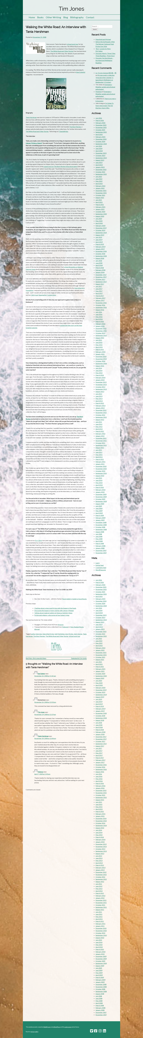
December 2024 (101, 139)
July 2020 (99, 219)
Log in (98, 563)
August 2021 (100, 197)
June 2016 (99, 314)
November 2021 (101, 193)
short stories (78, 634)
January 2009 (100, 520)
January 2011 (100, 464)
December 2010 (101, 466)
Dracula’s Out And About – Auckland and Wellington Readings (104, 60)
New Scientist (80, 72)
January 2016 (100, 326)
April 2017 (99, 293)
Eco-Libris (38, 540)
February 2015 (100, 352)
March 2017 (100, 296)
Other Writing (53, 17)
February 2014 (100, 377)
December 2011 (101, 438)
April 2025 (99, 134)
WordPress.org (101, 570)
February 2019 (100, 247)
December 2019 (101, 228)
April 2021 (99, 202)
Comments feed (101, 568)
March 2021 (100, 204)
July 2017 (99, 286)
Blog (65, 17)
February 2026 (100, 123)
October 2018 (100, 254)
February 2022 (100, 186)
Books (40, 17)
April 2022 (99, 183)
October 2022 (100, 172)
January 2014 (100, 380)
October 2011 (100, 443)
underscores (67, 1027)
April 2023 (99, 165)
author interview (36, 634)
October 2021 (100, 195)
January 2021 (100, 209)
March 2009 (100, 515)
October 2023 (100, 155)
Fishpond (65, 627)
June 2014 (99, 370)
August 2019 (100, 235)
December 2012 (101, 410)
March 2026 (100, 120)
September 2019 (101, 233)
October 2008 (100, 527)
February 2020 (100, 226)
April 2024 (99, 151)
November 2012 (101, 412)
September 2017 (101, 282)
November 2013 (101, 384)
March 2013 (100, 403)
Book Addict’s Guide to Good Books (74, 599)
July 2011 (99, 450)
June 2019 (99, 240)
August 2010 (100, 476)
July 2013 (99, 394)
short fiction (69, 634)
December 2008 (101, 522)
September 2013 (101, 389)
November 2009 (101, 497)
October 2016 (100, 305)
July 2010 (99, 478)
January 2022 (100, 188)
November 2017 (101, 277)
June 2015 (99, 342)
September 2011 (101, 445)
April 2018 (99, 265)
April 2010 (99, 485)
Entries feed (100, 565)
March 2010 (100, 487)
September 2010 (101, 473)
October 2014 (100, 361)
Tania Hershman (31, 117)
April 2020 (99, 223)
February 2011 (100, 462)
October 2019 (100, 230)
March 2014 (100, 375)
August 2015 (100, 338)
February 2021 (100, 207)
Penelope (99, 92)
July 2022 (99, 176)
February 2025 (100, 137)
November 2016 (101, 303)
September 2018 (101, 256)
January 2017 (100, 300)
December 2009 (101, 494)
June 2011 (99, 452)
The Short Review (75, 127)
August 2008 (100, 532)
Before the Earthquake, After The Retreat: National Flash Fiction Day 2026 (105, 44)
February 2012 (100, 434)
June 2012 (99, 424)
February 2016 (100, 324)
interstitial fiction (48, 634)
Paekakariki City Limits (79, 658)
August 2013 (100, 391)
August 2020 (100, 216)
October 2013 (100, 387)
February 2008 (100, 546)
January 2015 (100, 354)
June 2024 (99, 148)
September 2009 (101, 501)
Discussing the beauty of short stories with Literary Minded (54, 610)
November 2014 (101, 359)
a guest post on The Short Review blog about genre (60, 166)
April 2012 (99, 429)
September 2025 (101, 132)
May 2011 (99, 455)
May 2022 (99, 181)
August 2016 (100, 310)
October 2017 (100, 279)
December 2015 (101, 328)
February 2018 (100, 270)
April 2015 (99, 347)
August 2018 (100, 258)
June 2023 (99, 162)
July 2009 (99, 506)
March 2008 (100, 543)
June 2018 (99, 263)
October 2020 (100, 211)
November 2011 (101, 441)
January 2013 (100, 408)
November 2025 (101, 127)
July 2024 (99, 146)
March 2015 (100, 349)
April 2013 (99, 401)
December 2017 (101, 275)
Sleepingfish (43, 295)
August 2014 (100, 366)
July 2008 (99, 534)
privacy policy (34, 1031)
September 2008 (101, 529)
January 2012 (100, 436)
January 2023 (100, 167)
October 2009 (100, 499)
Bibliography (77, 17)
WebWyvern (46, 1027)
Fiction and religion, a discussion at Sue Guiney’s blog (51, 615)
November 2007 (101, 553)
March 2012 (100, 431)
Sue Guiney (41, 673)
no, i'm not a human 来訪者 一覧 (106, 73)
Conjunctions (51, 295)
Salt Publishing (60, 634)
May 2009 (99, 511)
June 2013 (99, 396)
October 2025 (100, 130)
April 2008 (99, 541)
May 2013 (99, 398)
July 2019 (99, 237)
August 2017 (100, 284)
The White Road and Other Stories (61, 51)
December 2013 (101, 382)
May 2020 (99, 221)
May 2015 (99, 345)
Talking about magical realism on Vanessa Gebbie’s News (53, 613)
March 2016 (100, 321)
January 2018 (100, 272)
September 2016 (101, 307)
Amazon (60, 624)
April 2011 (99, 457)
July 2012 (99, 422)
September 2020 (101, 214)
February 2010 (100, 490)
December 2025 (101, 125)
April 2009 (99, 513)
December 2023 (101, 153)
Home (32, 17)
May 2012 (99, 427)
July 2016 (99, 312)
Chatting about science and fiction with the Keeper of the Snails (55, 608)
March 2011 (100, 459)
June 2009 (99, 508)
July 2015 (99, 340)
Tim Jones (71, 8)
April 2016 (99, 319)
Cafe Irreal (34, 295)
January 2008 (100, 548)
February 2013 (100, 405)
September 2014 (101, 363)
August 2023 (100, 160)
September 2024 (101, 144)
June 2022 (99, 179)
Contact (90, 17)
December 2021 (101, 190)
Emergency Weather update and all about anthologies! (105, 87)
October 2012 (100, 415)
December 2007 (101, 550)
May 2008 (99, 539)
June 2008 (99, 536)
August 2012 (100, 419)
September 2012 (101, 417)
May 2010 (99, 483)
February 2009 (100, 518)
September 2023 (101, 158)
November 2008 (101, 525)
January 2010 (100, 492)
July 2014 (99, 368)
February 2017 (100, 298)
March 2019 (100, 244)
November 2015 (101, 331)
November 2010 (101, 469)
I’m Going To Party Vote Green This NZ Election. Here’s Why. (105, 105)
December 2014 (101, 356)
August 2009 (100, 504)
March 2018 (100, 268)
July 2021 (99, 200)
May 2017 (99, 291)
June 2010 (99, 480)
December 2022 (101, 169)
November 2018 (101, 251)
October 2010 (100, 471)
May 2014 (99, 373)
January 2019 (100, 249)
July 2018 (99, 261)
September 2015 (101, 335)
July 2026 (99, 118)
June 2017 (99, 289)
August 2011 (100, 448)
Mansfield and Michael (103, 39)
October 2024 (100, 141)
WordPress (57, 1027)
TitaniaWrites (63, 131)
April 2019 (99, 242)
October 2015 (100, 333)
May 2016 (99, 317)
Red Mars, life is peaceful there (36, 658)
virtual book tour (72, 44)
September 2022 (101, 174)
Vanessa (40, 772)
